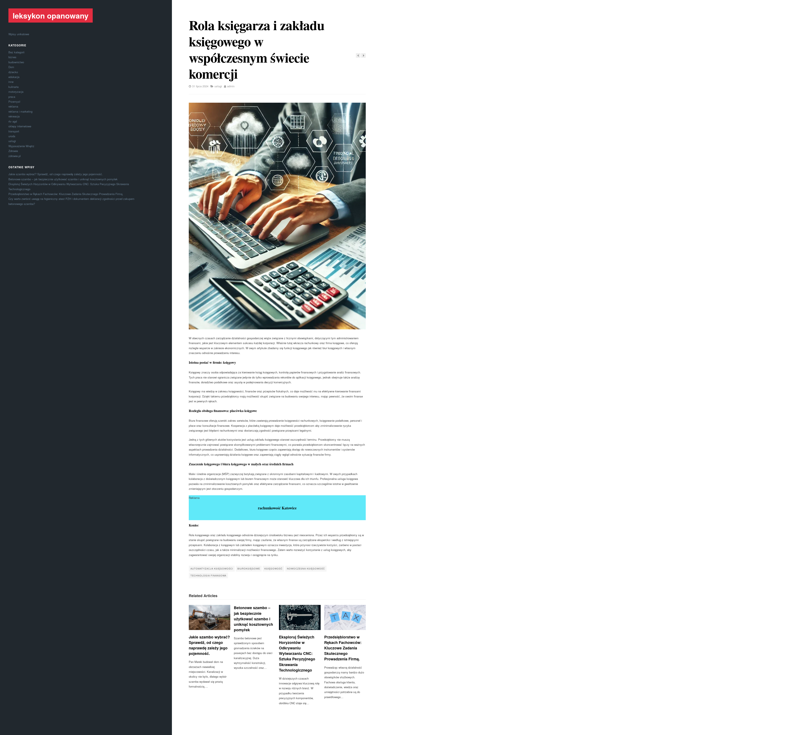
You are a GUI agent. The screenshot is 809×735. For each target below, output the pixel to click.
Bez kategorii (16, 52)
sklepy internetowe (19, 126)
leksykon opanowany (50, 15)
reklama (13, 106)
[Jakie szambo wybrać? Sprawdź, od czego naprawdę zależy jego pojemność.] (209, 617)
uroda (11, 136)
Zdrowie (13, 151)
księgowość (273, 568)
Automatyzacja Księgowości (211, 568)
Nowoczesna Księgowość (306, 568)
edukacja (13, 77)
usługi (12, 141)
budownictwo (16, 62)
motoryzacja (15, 92)
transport (13, 131)
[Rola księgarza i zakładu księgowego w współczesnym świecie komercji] (277, 216)
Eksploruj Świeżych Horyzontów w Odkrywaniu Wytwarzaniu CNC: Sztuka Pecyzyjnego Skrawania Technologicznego (297, 653)
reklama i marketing (20, 111)
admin (230, 86)
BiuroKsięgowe (248, 568)
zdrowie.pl (14, 156)
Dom (11, 67)
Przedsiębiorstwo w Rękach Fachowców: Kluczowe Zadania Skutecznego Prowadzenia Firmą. (65, 194)
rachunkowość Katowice (277, 508)
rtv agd (12, 121)
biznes (12, 57)
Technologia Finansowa (208, 575)
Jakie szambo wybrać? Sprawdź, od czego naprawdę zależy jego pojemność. (55, 174)
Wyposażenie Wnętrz (21, 146)
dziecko (13, 72)
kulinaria (13, 87)
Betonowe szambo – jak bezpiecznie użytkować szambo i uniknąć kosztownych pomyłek (63, 179)
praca (11, 97)
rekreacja (14, 116)
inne (10, 82)
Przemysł (14, 102)
